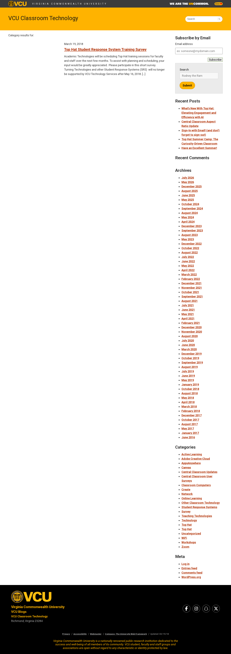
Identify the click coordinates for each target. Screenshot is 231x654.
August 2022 (190, 252)
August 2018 (190, 393)
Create (186, 489)
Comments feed (192, 572)
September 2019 (192, 362)
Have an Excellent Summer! (199, 148)
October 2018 (190, 389)
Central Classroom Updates (199, 472)
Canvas (186, 467)
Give (217, 4)
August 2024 (190, 213)
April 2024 (188, 221)
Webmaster (96, 634)
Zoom (185, 546)
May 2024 (188, 217)
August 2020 (190, 336)
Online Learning (192, 498)
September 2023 (192, 230)
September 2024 (192, 208)
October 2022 (190, 248)
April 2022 (188, 270)
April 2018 (188, 402)
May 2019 (188, 380)
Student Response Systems (199, 507)
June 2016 (188, 437)
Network (187, 494)
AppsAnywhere (191, 463)
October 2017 (190, 419)
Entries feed (189, 568)
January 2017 (190, 433)
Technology (189, 520)
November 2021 (192, 287)
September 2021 (192, 296)
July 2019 (188, 371)
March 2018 (189, 406)
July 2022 (188, 257)
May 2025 (188, 199)
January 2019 (190, 384)
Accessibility (80, 634)
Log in (186, 564)
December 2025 (192, 186)
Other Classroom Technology (201, 502)
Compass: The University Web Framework (126, 634)
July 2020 (188, 340)
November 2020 (192, 331)
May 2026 (188, 182)
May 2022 (188, 265)
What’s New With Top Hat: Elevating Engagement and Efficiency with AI (199, 113)
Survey (186, 511)
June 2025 (188, 195)
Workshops (189, 542)
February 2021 (191, 323)
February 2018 (191, 411)
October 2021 (190, 292)
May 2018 (188, 397)
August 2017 (190, 424)
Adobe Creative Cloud (196, 458)
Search (191, 18)
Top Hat (187, 524)
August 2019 (190, 367)
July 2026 (188, 177)
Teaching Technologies (197, 516)
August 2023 (190, 235)
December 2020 (192, 327)
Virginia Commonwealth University (69, 4)
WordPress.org (191, 577)
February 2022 (191, 279)
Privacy (66, 634)
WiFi (184, 538)
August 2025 (190, 191)
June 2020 (188, 345)
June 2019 (188, 375)
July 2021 (188, 305)
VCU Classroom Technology (43, 18)
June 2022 (188, 261)
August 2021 (190, 301)
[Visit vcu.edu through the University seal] (60, 598)
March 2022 (189, 274)
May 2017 (188, 428)
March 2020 (189, 349)
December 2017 (192, 415)
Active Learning (192, 454)
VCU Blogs (19, 612)
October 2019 (190, 358)
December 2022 (192, 243)
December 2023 (192, 226)
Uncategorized (191, 533)
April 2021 (188, 318)
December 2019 (192, 353)
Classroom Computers (196, 485)
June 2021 (188, 309)
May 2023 (188, 239)
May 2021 (188, 314)
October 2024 (190, 204)
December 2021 (192, 283)
